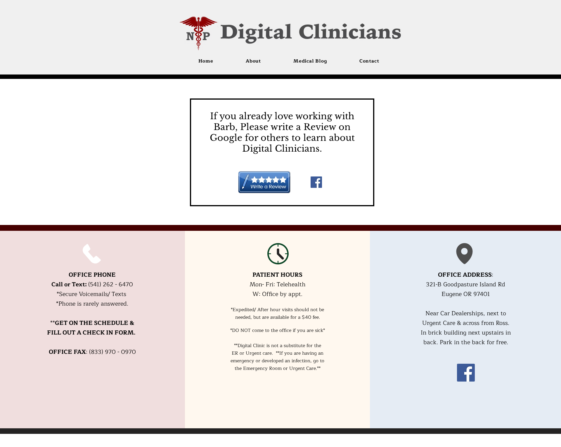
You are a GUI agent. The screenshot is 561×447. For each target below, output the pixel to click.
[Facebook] (316, 182)
